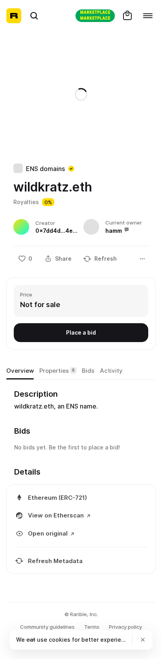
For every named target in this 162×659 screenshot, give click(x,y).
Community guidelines (47, 627)
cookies (59, 639)
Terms (91, 627)
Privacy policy (125, 627)
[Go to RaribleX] (95, 15)
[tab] (20, 370)
